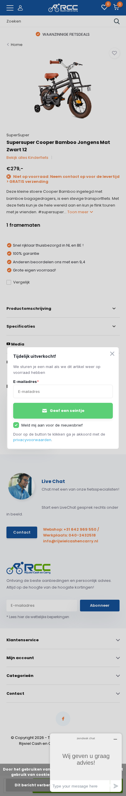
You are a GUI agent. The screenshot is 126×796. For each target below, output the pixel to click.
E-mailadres (26, 381)
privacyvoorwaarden (32, 439)
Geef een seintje (67, 410)
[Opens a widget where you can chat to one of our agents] (86, 762)
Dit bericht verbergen (36, 785)
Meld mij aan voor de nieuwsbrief (52, 425)
